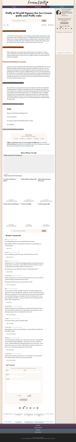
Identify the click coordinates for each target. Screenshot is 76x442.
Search (44, 20)
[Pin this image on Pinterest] (53, 32)
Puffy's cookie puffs (33, 36)
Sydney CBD (30, 145)
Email (43, 138)
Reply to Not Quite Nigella (11, 284)
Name (7, 370)
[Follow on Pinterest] (30, 408)
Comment (7, 379)
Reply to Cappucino (10, 257)
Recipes (14, 7)
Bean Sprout (7, 337)
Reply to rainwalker (10, 323)
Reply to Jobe (9, 248)
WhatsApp (37, 138)
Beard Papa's (43, 36)
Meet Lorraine (65, 15)
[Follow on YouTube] (20, 408)
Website (7, 374)
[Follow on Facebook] (37, 408)
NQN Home (38, 432)
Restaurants (38, 7)
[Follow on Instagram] (27, 408)
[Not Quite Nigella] (38, 3)
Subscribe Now (65, 23)
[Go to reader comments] (7, 25)
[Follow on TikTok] (34, 408)
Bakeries (41, 144)
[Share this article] (4, 25)
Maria (6, 288)
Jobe (6, 239)
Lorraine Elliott (41, 437)
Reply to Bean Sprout (10, 349)
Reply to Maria (9, 302)
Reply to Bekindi (9, 271)
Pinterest (30, 138)
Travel (61, 7)
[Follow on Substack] (23, 408)
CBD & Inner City (19, 145)
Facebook (23, 138)
